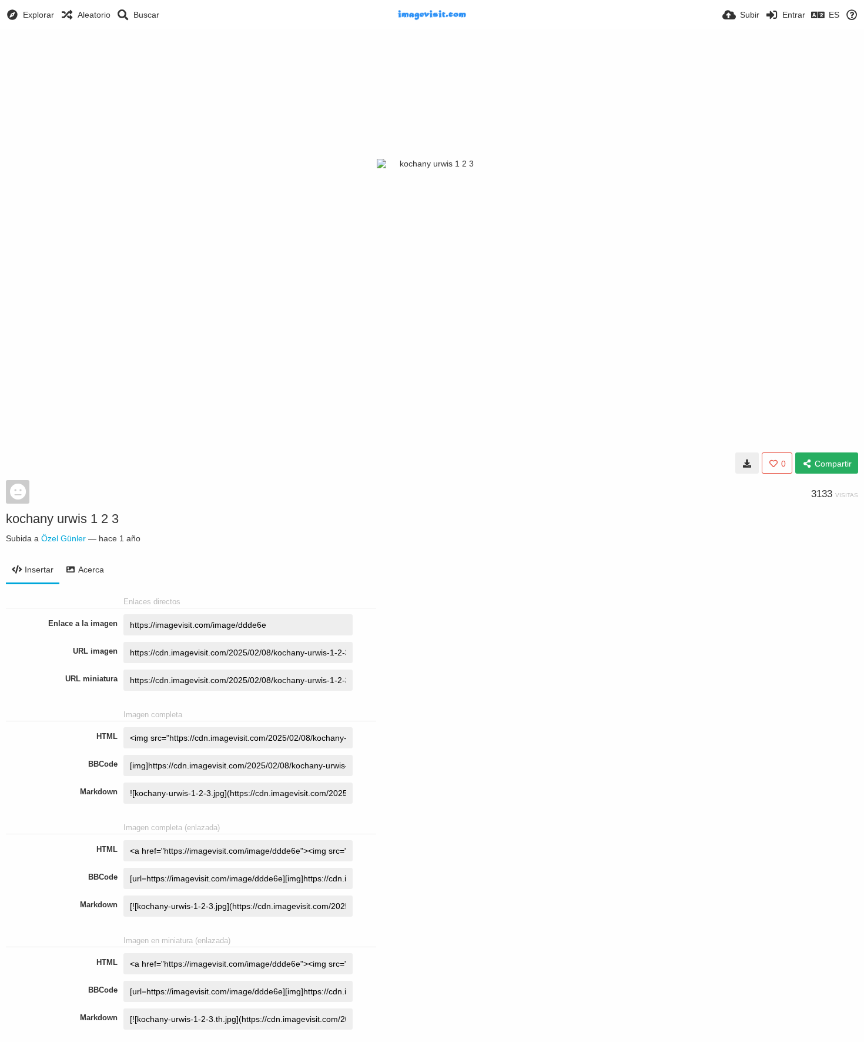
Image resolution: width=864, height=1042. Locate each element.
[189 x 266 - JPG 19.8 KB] (747, 463)
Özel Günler (63, 538)
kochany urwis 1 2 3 (62, 518)
